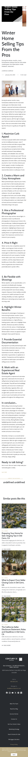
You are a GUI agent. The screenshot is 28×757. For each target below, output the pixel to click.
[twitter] (15, 693)
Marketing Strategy (14, 729)
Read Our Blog (14, 709)
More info (18, 751)
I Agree (14, 754)
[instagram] (10, 693)
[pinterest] (18, 693)
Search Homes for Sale (14, 734)
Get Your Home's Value (14, 724)
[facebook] (7, 693)
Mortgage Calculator (14, 739)
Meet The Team (14, 703)
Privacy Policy (14, 744)
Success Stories (14, 714)
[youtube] (12, 693)
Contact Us (14, 719)
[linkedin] (21, 693)
